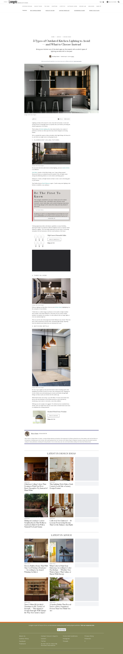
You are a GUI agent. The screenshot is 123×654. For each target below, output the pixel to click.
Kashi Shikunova (46, 183)
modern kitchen (65, 167)
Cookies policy (24, 638)
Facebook (22, 641)
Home (53, 36)
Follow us (61, 119)
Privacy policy (89, 636)
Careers (43, 638)
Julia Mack (34, 172)
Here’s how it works (77, 61)
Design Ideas (67, 36)
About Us (22, 636)
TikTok (43, 641)
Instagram (66, 638)
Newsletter (68, 119)
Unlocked (91, 6)
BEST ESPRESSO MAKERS (35, 10)
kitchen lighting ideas (45, 129)
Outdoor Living (72, 6)
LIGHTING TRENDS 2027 (64, 10)
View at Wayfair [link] (53, 415)
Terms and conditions (70, 636)
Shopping (54, 6)
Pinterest (88, 638)
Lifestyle (62, 6)
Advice (59, 36)
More (98, 6)
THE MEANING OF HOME (79, 10)
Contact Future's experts (49, 636)
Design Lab (82, 6)
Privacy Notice (41, 215)
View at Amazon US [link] (54, 239)
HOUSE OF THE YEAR (50, 10)
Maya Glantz (57, 56)
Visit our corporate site (87, 625)
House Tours (38, 6)
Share (35, 119)
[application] (51, 260)
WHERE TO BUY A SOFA (94, 10)
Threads (65, 641)
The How (46, 6)
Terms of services (51, 213)
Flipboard (22, 643)
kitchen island (58, 307)
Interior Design (27, 6)
